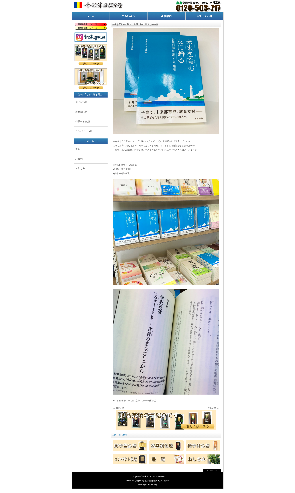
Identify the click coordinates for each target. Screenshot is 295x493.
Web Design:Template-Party (147, 484)
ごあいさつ (128, 16)
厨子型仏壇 (81, 102)
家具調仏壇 (81, 112)
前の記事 (120, 408)
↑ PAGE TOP (212, 470)
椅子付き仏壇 (82, 121)
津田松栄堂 (143, 477)
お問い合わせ (204, 16)
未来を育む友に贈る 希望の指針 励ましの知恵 (135, 24)
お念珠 (79, 158)
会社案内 (166, 16)
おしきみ (80, 168)
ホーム (91, 16)
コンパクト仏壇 (83, 131)
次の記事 (212, 408)
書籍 (77, 149)
